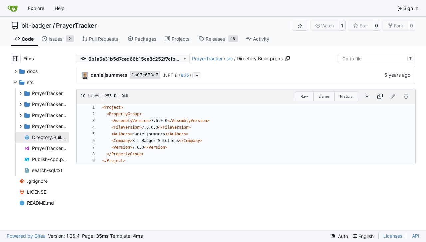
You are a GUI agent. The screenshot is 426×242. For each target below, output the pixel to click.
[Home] (12, 8)
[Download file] (367, 96)
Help (60, 8)
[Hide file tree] (16, 58)
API (415, 236)
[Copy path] (287, 58)
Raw (304, 96)
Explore (36, 8)
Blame (324, 96)
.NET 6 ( (172, 75)
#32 (185, 75)
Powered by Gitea (26, 236)
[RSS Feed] (300, 26)
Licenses (392, 236)
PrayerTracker (76, 25)
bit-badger (36, 25)
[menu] (339, 236)
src (229, 58)
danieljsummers (109, 75)
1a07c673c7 (145, 74)
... (196, 74)
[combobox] (376, 58)
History (346, 96)
